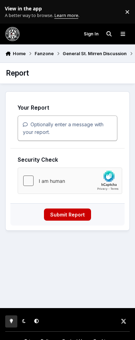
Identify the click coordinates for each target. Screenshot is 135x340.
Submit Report (67, 215)
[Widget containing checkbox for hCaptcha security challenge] (70, 181)
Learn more (13, 12)
